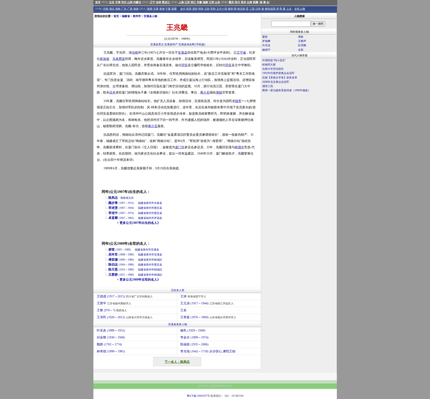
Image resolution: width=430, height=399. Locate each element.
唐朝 (230, 8)
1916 (122, 269)
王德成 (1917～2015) (125, 296)
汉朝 (258, 8)
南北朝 (241, 8)
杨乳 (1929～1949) (192, 330)
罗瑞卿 (266, 41)
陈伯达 (113, 264)
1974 (130, 213)
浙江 (193, 2)
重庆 (231, 2)
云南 (249, 2)
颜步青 (113, 203)
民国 (188, 8)
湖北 (111, 8)
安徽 (199, 2)
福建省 (126, 16)
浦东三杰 (267, 86)
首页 (98, 2)
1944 (130, 207)
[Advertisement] (299, 132)
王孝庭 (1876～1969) (208, 317)
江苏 (187, 2)
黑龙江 (166, 2)
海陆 (219, 92)
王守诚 (241, 52)
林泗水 (239, 147)
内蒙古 (137, 2)
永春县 (158, 203)
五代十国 (221, 8)
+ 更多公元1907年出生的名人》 (138, 223)
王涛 (193, 296)
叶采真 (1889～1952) (111, 330)
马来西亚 (118, 59)
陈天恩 (113, 269)
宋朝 (213, 8)
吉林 (158, 2)
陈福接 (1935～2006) (194, 344)
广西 (130, 8)
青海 (162, 8)
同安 (184, 65)
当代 (182, 8)
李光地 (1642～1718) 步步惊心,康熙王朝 (207, 351)
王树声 (302, 41)
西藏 (255, 2)
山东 (217, 2)
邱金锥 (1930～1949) (111, 337)
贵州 (243, 2)
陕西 (150, 8)
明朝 (201, 8)
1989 (127, 249)
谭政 (300, 36)
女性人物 (299, 8)
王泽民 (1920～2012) (125, 317)
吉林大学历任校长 (273, 68)
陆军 (238, 101)
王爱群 (113, 274)
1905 (119, 249)
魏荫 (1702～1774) (109, 344)
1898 (122, 254)
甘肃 (156, 8)
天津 (117, 2)
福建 (205, 2)
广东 (124, 8)
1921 (122, 274)
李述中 (113, 213)
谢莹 (111, 249)
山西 (130, 2)
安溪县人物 (150, 16)
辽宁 (152, 2)
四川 (237, 2)
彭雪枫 (302, 45)
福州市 (150, 218)
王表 (183, 310)
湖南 (117, 8)
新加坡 (104, 59)
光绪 (135, 52)
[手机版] (200, 44)
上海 (181, 2)
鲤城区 (158, 259)
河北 (124, 2)
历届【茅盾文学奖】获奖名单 (279, 77)
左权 (300, 49)
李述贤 (113, 207)
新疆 (174, 8)
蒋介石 (205, 92)
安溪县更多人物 (177, 324)
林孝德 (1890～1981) (111, 351)
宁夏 (168, 8)
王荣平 (114, 303)
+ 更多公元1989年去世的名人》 (138, 279)
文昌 (131, 197)
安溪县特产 (171, 44)
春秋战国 (270, 8)
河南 (105, 8)
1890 (122, 259)
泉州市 (137, 16)
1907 (122, 203)
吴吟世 (113, 254)
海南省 (124, 197)
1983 (130, 218)
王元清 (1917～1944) (207, 303)
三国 (252, 8)
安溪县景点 (157, 44)
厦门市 (180, 147)
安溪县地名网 (186, 44)
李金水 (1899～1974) (194, 337)
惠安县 (158, 207)
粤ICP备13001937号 (198, 395)
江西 (211, 2)
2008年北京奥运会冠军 (275, 81)
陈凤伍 (113, 197)
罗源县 (158, 218)
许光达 (266, 45)
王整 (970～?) (112, 310)
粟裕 (265, 36)
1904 (122, 264)
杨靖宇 (266, 49)
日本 (112, 92)
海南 (136, 8)
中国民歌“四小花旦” (274, 60)
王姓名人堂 (177, 290)
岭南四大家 (269, 64)
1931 (130, 203)
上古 (289, 8)
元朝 (207, 8)
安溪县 (182, 52)
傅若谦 (113, 259)
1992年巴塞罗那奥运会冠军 (278, 73)
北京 (111, 2)
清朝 (195, 8)
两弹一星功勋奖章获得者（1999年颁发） (286, 90)
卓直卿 (113, 218)
